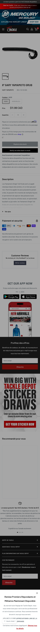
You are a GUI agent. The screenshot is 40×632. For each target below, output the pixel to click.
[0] (36, 29)
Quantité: (5, 115)
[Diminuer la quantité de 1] (12, 115)
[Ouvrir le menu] (3, 29)
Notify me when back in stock (20, 150)
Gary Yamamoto (8, 90)
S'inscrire (20, 367)
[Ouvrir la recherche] (27, 29)
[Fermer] (37, 592)
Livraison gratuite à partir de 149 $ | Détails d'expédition (20, 2)
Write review (20, 263)
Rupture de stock (20, 144)
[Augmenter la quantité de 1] (23, 115)
